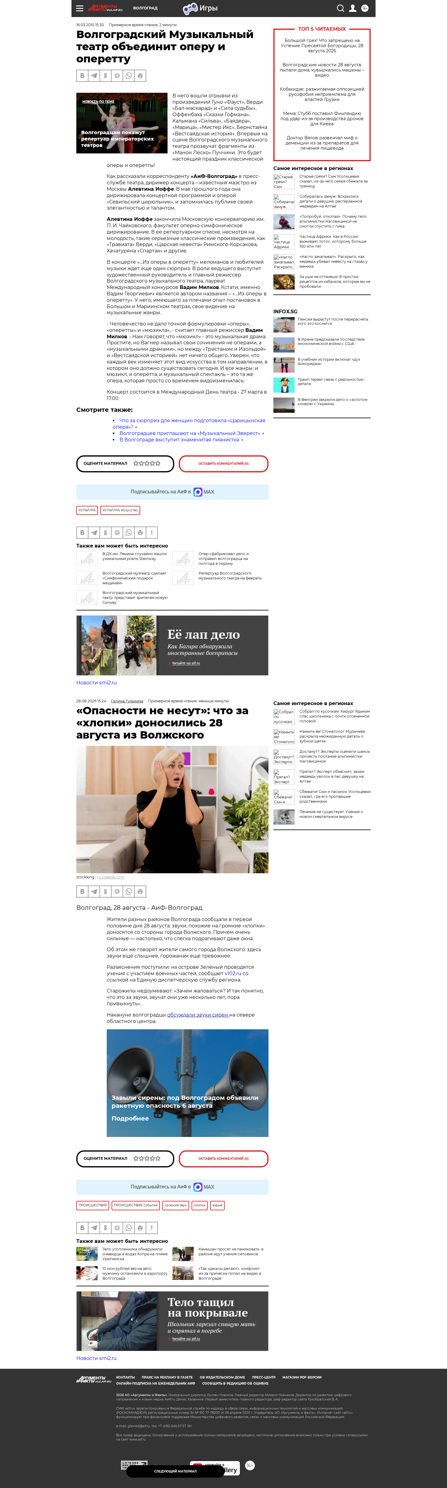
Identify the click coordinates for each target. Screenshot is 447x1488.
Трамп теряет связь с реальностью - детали (332, 381)
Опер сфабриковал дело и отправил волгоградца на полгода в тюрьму (224, 558)
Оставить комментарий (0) (224, 464)
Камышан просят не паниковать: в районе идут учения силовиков (231, 1251)
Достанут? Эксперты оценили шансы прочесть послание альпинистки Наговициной (335, 756)
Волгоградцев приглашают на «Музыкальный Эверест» (190, 433)
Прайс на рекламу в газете (167, 1377)
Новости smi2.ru (96, 683)
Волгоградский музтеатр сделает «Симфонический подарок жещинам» (134, 578)
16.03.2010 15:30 (90, 25)
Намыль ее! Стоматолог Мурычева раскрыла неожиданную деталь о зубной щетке (332, 736)
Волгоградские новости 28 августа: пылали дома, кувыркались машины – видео (322, 70)
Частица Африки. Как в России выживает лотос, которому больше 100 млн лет (333, 241)
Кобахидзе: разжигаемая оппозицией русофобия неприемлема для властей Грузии (322, 94)
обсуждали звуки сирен (198, 1015)
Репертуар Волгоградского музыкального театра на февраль (230, 575)
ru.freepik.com (110, 877)
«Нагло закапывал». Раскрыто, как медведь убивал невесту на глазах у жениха (334, 261)
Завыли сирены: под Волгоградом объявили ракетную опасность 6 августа (185, 1101)
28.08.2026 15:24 (91, 701)
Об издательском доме (222, 1377)
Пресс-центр (263, 1377)
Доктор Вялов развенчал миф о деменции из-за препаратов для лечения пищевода (322, 143)
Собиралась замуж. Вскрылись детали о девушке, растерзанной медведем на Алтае (331, 201)
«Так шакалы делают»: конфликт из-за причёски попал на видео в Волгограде (230, 1273)
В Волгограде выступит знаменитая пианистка (179, 440)
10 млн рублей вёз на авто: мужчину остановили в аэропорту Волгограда (135, 1273)
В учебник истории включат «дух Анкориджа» (329, 361)
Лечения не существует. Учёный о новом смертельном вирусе (331, 814)
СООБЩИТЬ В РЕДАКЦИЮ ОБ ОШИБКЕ (235, 1383)
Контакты (125, 1377)
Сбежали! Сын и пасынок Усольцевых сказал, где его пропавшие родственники (335, 796)
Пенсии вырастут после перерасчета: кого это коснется (333, 321)
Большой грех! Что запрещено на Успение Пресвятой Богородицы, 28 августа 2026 (322, 46)
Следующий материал (175, 1471)
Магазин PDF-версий (301, 1377)
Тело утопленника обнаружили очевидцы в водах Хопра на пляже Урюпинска (135, 1254)
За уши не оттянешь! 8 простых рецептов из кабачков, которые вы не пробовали (335, 281)
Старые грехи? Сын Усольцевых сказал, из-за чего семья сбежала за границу (334, 181)
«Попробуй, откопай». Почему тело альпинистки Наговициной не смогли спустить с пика (333, 221)
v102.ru (233, 973)
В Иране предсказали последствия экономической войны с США (331, 341)
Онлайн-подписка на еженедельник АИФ (155, 1383)
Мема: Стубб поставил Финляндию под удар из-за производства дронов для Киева (322, 119)
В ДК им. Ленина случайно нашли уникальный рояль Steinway (134, 556)
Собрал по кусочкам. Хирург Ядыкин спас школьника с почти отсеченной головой (335, 716)
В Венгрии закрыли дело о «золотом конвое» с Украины (332, 402)
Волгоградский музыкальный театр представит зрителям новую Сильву (135, 597)
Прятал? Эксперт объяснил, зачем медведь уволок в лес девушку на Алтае (332, 776)
